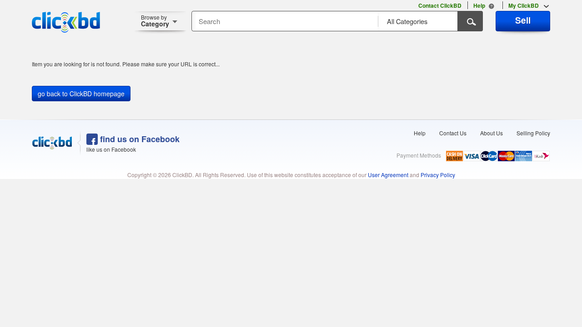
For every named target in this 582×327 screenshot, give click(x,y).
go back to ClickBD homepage (81, 93)
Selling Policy (533, 133)
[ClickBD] (52, 143)
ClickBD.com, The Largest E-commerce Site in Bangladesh (66, 22)
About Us (491, 133)
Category (155, 20)
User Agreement (388, 174)
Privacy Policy (438, 174)
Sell (523, 20)
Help (420, 133)
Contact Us (453, 133)
